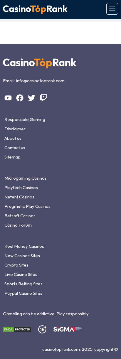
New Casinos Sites (22, 255)
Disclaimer (15, 129)
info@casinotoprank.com (40, 80)
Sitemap (12, 157)
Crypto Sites (16, 265)
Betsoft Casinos (20, 215)
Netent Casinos (19, 197)
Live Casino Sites (20, 274)
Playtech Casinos (21, 187)
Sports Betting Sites (23, 283)
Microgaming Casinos (25, 178)
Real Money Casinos (24, 246)
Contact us (14, 147)
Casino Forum (18, 225)
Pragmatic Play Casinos (27, 206)
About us (12, 138)
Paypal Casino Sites (23, 293)
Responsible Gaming (24, 119)
